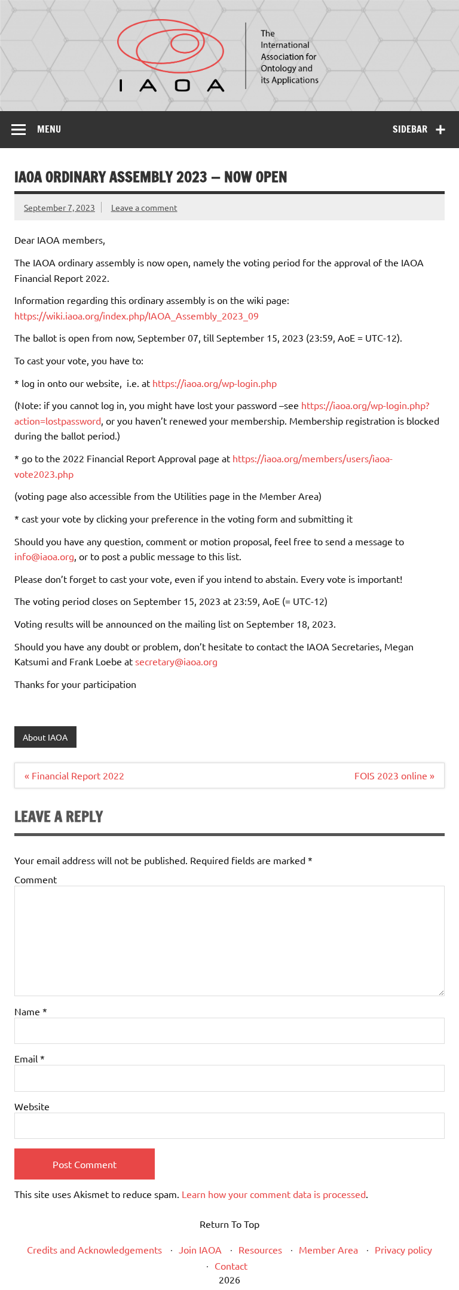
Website (32, 1106)
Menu (49, 129)
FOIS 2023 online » (394, 775)
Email (29, 1058)
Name (30, 1011)
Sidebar (410, 129)
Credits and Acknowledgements (94, 1249)
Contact (231, 1265)
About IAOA (45, 737)
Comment (35, 879)
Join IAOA (200, 1249)
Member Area (328, 1249)
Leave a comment (144, 207)
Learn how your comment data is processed (274, 1194)
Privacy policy (403, 1249)
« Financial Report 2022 (74, 775)
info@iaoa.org (44, 556)
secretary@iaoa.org (176, 661)
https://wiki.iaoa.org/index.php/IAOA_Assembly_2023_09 (136, 315)
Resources (260, 1249)
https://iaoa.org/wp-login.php (214, 383)
